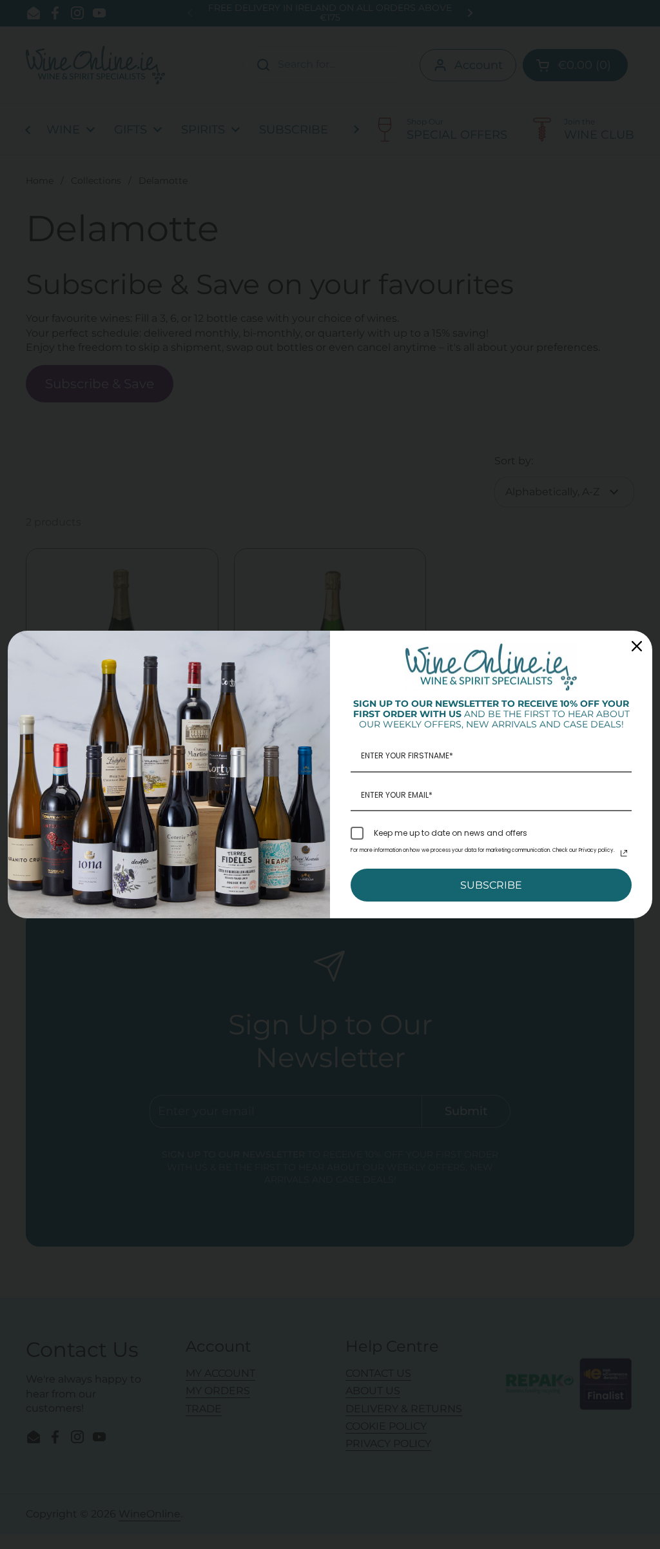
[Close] (636, 646)
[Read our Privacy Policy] (624, 853)
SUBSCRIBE (491, 885)
